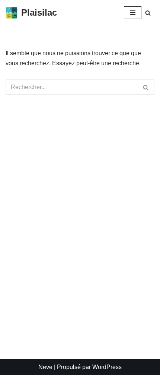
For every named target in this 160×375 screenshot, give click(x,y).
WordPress (107, 367)
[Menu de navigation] (132, 12)
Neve (45, 367)
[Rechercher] (148, 13)
